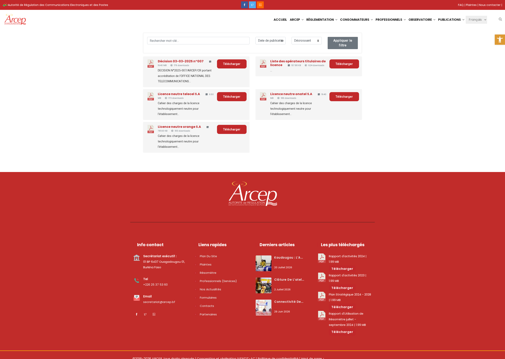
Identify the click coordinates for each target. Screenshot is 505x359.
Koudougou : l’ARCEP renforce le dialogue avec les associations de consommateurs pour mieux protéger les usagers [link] (289, 257)
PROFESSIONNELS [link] (389, 19)
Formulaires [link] (208, 297)
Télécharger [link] (231, 64)
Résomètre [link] (208, 273)
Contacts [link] (207, 306)
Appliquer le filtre (342, 43)
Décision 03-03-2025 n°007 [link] (181, 61)
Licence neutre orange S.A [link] (179, 126)
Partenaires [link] (208, 314)
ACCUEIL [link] (280, 19)
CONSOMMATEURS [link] (354, 19)
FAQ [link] (461, 5)
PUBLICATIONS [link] (449, 19)
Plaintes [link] (471, 5)
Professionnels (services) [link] (218, 281)
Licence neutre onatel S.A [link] (291, 94)
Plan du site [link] (208, 256)
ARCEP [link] (295, 19)
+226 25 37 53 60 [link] (155, 284)
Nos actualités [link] (210, 289)
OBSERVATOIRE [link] (420, 19)
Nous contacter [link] (489, 5)
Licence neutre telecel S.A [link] (179, 94)
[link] (500, 40)
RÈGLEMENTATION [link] (320, 19)
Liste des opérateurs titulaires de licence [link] (298, 63)
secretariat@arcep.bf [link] (159, 302)
